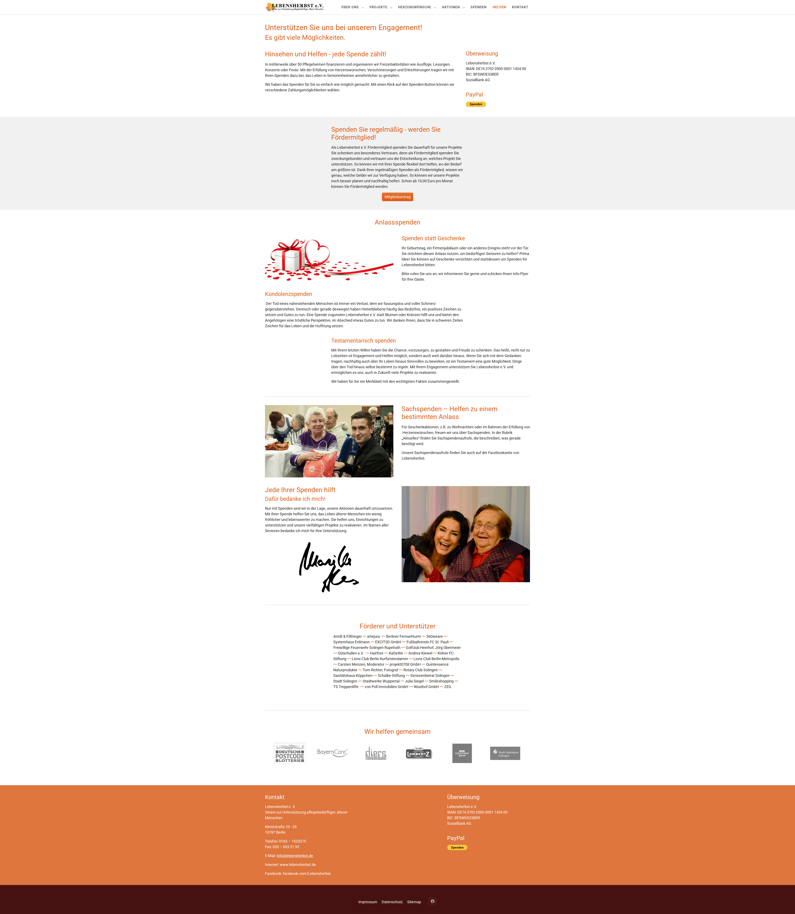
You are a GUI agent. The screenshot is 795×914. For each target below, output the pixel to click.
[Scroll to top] (785, 904)
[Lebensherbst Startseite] (294, 7)
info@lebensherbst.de (295, 856)
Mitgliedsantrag (398, 197)
